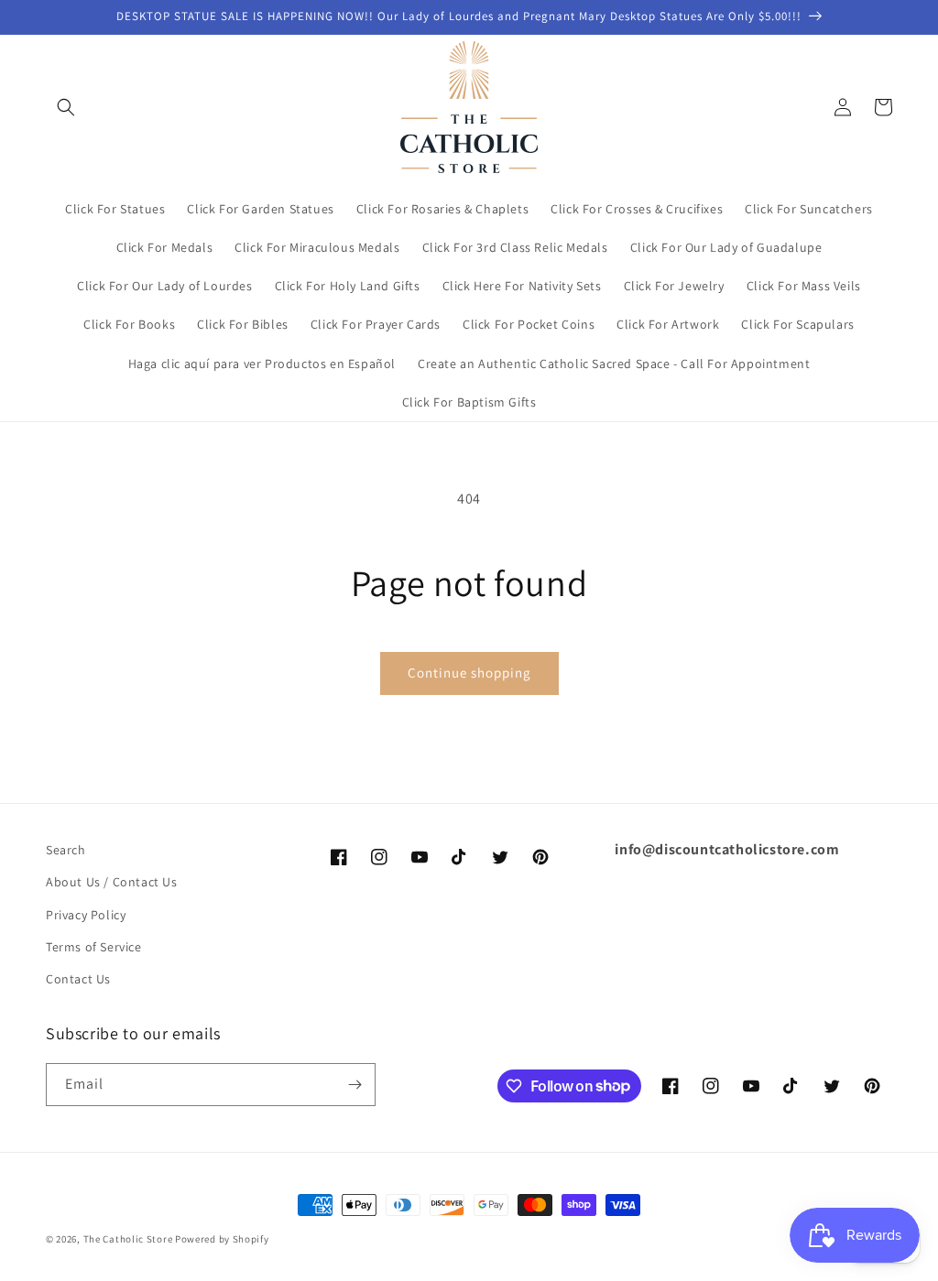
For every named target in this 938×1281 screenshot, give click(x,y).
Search (66, 849)
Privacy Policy (85, 914)
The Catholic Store (128, 1238)
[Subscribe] (354, 1084)
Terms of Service (94, 947)
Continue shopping (469, 672)
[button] (66, 107)
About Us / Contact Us (112, 882)
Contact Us (78, 979)
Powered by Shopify (222, 1238)
